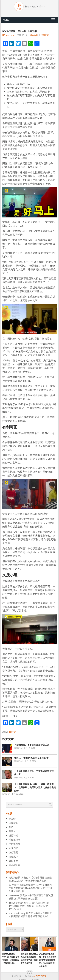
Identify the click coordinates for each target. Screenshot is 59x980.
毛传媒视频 (14, 843)
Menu (6, 19)
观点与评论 (14, 865)
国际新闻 (34, 35)
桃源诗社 (13, 835)
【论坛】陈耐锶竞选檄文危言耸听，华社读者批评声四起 (30, 879)
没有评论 (45, 35)
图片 (11, 827)
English (12, 818)
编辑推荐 (13, 860)
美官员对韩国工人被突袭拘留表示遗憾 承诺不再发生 (30, 915)
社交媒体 (13, 856)
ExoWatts (14, 895)
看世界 (12, 731)
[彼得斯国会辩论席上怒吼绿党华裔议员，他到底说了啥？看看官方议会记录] (29, 944)
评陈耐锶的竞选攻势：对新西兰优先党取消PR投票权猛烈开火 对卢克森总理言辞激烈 (31, 888)
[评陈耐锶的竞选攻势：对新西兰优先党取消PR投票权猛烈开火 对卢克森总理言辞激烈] (47, 944)
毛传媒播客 (14, 839)
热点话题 (13, 852)
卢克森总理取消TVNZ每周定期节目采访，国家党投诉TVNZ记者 (29, 905)
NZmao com (8, 35)
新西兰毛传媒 (40, 975)
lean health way (17, 913)
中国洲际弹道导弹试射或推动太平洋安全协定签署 (31, 897)
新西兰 (12, 831)
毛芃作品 (13, 848)
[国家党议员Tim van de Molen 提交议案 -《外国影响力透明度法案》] (11, 944)
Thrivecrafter (16, 902)
